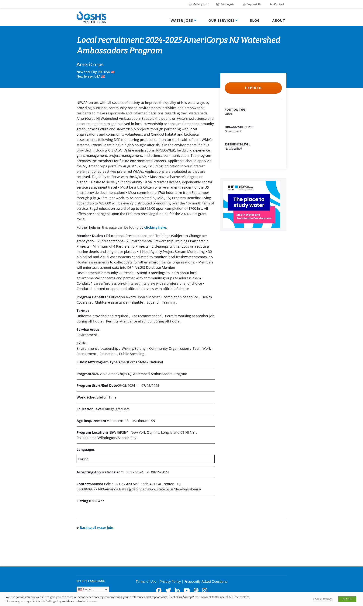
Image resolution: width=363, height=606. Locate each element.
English (87, 589)
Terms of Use (146, 581)
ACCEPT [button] (347, 599)
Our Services (221, 20)
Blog (255, 20)
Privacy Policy (170, 581)
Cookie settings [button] (323, 599)
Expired (253, 87)
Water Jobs (182, 20)
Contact (278, 4)
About (278, 20)
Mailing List (200, 4)
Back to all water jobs (96, 527)
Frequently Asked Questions (205, 581)
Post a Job (227, 4)
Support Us (253, 4)
